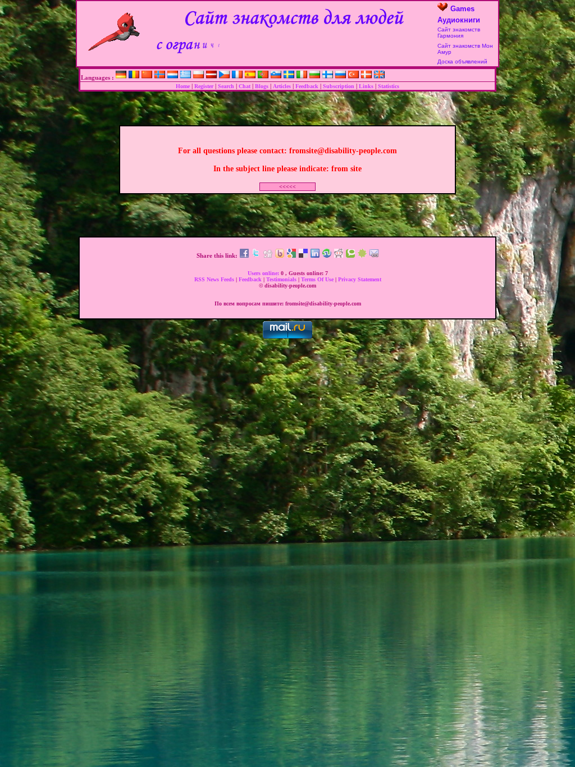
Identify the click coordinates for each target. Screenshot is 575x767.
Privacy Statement (359, 279)
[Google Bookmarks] (291, 255)
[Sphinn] (362, 255)
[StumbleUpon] (326, 255)
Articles (282, 86)
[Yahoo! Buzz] (279, 255)
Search (226, 86)
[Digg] (267, 255)
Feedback (306, 86)
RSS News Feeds (215, 279)
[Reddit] (338, 255)
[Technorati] (350, 255)
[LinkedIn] (315, 255)
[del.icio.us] (303, 255)
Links (366, 86)
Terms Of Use (318, 279)
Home (183, 86)
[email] (373, 255)
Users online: (264, 273)
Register (203, 86)
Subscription (338, 86)
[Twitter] (256, 255)
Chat (244, 86)
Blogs (261, 86)
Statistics (388, 86)
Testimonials (282, 279)
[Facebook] (244, 255)
